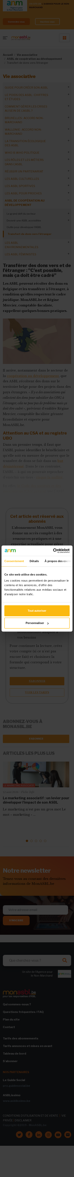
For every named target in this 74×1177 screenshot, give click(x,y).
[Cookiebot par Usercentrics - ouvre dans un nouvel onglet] (53, 550)
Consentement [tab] (14, 561)
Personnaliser (35, 623)
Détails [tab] (34, 561)
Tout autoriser (37, 610)
